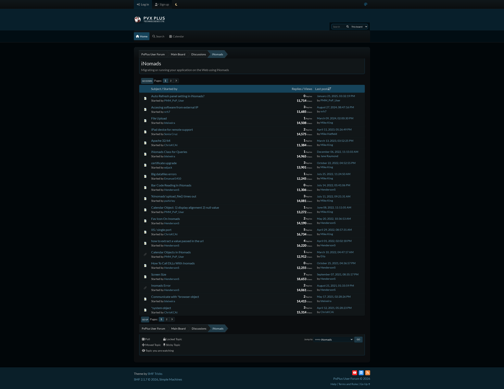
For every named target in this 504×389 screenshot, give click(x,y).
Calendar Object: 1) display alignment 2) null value (185, 207)
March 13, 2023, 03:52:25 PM (335, 140)
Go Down (147, 81)
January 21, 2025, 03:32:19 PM (336, 96)
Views (308, 89)
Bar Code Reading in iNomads (171, 185)
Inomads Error (161, 285)
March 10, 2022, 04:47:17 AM (335, 252)
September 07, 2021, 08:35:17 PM (338, 274)
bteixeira (169, 122)
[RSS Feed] (367, 372)
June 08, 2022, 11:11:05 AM (334, 207)
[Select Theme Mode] (176, 4)
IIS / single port (161, 230)
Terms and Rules (348, 384)
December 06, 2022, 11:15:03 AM (337, 151)
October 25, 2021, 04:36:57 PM (336, 263)
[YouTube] (354, 372)
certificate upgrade (164, 163)
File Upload (159, 118)
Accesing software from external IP (174, 107)
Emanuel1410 (172, 178)
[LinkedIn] (361, 372)
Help (333, 384)
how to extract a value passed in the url (177, 241)
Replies (297, 89)
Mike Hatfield (329, 133)
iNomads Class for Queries (169, 152)
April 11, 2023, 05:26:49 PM (334, 129)
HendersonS (171, 189)
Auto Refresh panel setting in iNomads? (177, 96)
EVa (323, 256)
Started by (170, 89)
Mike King (327, 122)
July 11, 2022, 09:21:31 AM (333, 196)
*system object (161, 308)
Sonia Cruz (170, 134)
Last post (321, 89)
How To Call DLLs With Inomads (173, 263)
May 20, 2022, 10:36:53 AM (334, 218)
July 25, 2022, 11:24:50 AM (333, 174)
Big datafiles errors (164, 174)
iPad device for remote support (172, 129)
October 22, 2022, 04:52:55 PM (336, 163)
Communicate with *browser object (175, 296)
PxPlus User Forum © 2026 (351, 378)
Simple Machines (170, 379)
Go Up (145, 319)
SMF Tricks (155, 373)
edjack (168, 167)
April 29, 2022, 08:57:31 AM (334, 229)
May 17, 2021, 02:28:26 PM (334, 296)
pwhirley (169, 200)
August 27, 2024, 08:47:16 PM (335, 107)
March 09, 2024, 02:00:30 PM (335, 118)
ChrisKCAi (171, 145)
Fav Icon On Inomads (165, 218)
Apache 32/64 (160, 140)
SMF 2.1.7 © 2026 (146, 379)
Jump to (308, 339)
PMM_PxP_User (174, 100)
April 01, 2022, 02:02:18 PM (334, 241)
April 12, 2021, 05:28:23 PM (334, 307)
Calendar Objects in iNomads (171, 252)
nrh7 (167, 111)
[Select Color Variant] (365, 4)
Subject (156, 89)
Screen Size (158, 274)
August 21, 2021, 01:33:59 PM (335, 285)
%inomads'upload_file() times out (173, 196)
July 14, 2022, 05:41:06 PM (333, 185)
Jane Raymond (329, 156)
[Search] (348, 26)
